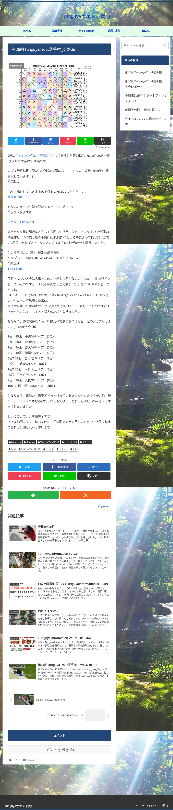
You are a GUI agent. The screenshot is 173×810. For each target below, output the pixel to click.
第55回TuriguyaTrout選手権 (143, 72)
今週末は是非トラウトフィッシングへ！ (146, 98)
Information (16, 442)
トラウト (86, 442)
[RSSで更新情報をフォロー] (85, 495)
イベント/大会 (70, 442)
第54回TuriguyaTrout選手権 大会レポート (145, 84)
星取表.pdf (15, 197)
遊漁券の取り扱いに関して (143, 110)
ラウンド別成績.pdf (21, 222)
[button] (165, 46)
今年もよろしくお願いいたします (146, 121)
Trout (13, 449)
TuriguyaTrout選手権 (49, 442)
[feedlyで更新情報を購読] (33, 495)
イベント (49, 449)
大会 (74, 449)
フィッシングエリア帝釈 (31, 155)
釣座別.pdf (15, 269)
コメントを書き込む (59, 750)
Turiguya (30, 442)
